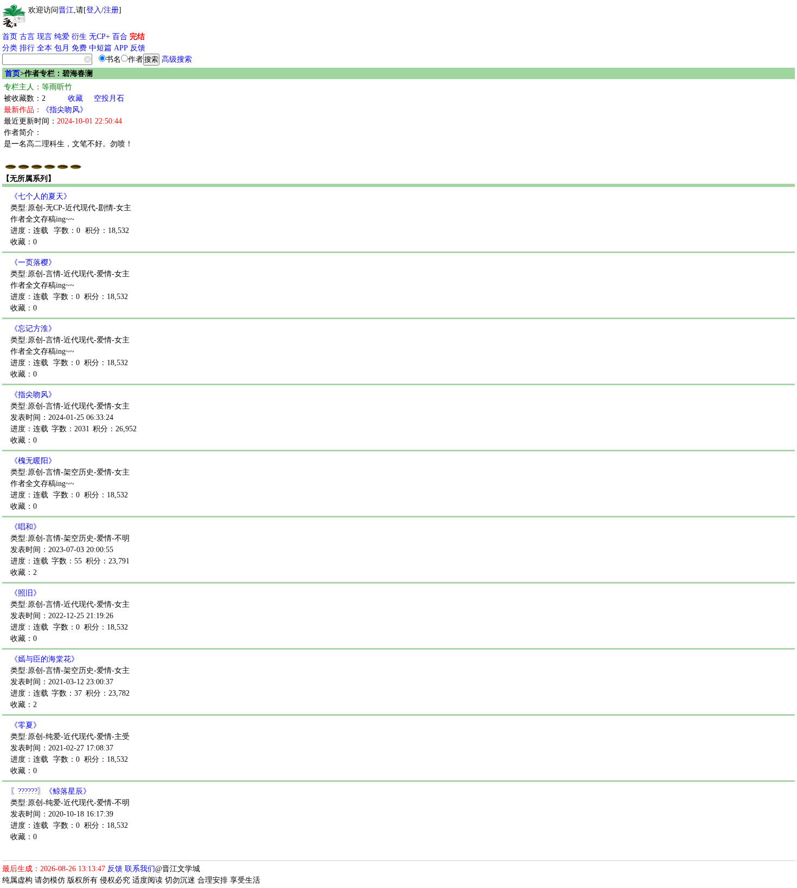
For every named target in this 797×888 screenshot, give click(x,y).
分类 (9, 48)
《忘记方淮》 (33, 329)
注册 (111, 10)
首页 (9, 37)
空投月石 (109, 98)
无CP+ (99, 37)
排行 (27, 48)
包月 (61, 48)
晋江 (66, 10)
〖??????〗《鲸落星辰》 (50, 791)
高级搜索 (177, 59)
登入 (93, 10)
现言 (44, 37)
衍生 (79, 37)
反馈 (137, 48)
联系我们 (140, 869)
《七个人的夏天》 (40, 196)
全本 (44, 48)
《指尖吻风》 (64, 110)
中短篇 (100, 48)
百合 (119, 37)
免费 (79, 48)
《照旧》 (25, 593)
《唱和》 (25, 527)
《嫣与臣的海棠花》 (44, 659)
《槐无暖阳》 (33, 461)
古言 (27, 37)
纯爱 (61, 37)
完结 (137, 37)
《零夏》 (25, 725)
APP (121, 48)
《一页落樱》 (33, 262)
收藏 (75, 98)
